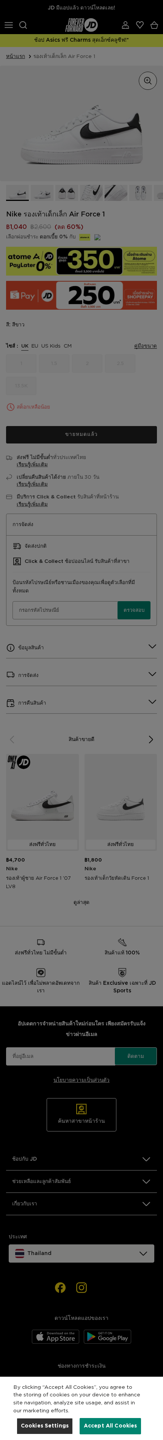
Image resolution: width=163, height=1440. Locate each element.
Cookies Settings (45, 1426)
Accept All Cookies (110, 1426)
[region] (81, 1408)
